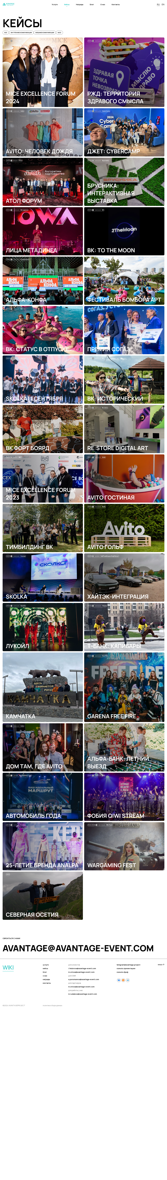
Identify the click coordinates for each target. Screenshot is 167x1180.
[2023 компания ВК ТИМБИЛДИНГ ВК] (43, 552)
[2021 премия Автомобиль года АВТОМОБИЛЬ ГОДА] (43, 820)
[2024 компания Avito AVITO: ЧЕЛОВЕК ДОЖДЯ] (43, 156)
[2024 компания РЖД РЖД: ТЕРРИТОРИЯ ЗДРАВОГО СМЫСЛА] (124, 106)
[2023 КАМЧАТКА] (43, 721)
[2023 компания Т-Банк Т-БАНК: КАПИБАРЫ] (124, 651)
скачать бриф (122, 972)
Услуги (55, 5)
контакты (47, 983)
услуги (46, 965)
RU (158, 4)
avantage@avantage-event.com (78, 948)
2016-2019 (91, 825)
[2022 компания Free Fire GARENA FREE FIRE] (124, 721)
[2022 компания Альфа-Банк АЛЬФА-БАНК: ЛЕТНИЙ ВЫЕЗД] (124, 771)
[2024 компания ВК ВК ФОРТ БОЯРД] (43, 453)
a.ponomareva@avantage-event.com (83, 979)
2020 (89, 775)
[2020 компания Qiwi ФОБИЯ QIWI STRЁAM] (124, 820)
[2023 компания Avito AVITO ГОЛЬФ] (124, 552)
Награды (79, 5)
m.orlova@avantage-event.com (81, 972)
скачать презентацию (126, 968)
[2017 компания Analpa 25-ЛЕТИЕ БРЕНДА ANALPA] (43, 870)
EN (163, 4)
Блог (92, 5)
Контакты (116, 5)
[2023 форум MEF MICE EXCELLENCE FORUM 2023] (43, 502)
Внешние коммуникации (44, 33)
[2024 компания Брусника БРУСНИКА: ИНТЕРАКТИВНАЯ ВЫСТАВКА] (124, 205)
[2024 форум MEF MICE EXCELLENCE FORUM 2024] (43, 106)
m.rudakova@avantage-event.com (82, 994)
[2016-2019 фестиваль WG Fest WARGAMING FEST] (124, 870)
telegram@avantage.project (128, 965)
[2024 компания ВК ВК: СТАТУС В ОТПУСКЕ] (43, 354)
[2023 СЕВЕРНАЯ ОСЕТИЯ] (43, 919)
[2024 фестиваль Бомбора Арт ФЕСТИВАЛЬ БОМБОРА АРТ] (124, 304)
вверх (160, 965)
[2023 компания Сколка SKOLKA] (43, 601)
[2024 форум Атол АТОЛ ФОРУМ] (43, 205)
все (5, 33)
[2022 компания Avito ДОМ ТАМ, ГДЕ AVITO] (43, 771)
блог (45, 972)
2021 (7, 775)
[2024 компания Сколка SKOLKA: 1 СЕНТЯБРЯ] (43, 403)
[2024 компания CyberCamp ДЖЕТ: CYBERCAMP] (124, 156)
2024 (7, 41)
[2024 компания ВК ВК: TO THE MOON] (124, 255)
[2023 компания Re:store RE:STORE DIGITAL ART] (124, 453)
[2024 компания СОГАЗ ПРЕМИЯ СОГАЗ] (124, 354)
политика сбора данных (52, 1005)
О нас (102, 5)
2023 (89, 408)
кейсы (45, 968)
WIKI (8, 967)
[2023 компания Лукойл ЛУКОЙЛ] (43, 651)
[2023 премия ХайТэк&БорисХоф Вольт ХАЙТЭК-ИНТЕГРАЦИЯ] (124, 601)
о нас (45, 976)
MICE (59, 33)
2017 (7, 825)
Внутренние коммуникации (21, 33)
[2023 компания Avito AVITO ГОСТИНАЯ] (124, 502)
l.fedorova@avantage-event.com (82, 968)
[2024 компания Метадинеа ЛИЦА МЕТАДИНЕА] (43, 255)
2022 (89, 656)
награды (46, 979)
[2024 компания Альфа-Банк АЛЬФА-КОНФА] (43, 304)
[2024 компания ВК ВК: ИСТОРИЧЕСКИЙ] (124, 403)
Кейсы (66, 5)
